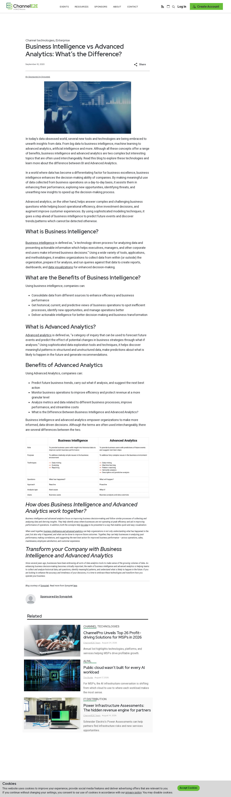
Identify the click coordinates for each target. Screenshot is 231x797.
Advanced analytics (39, 335)
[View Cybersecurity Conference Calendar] (168, 6)
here (75, 585)
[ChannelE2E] (22, 6)
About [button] (117, 6)
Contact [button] (132, 6)
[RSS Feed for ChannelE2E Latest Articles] (162, 6)
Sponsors (100, 6)
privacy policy (133, 792)
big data (84, 525)
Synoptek (45, 585)
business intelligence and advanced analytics (63, 531)
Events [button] (64, 6)
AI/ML (87, 661)
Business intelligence (40, 243)
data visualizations (60, 267)
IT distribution (95, 699)
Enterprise (63, 40)
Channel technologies (40, 40)
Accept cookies (188, 787)
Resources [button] (81, 6)
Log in (182, 6)
